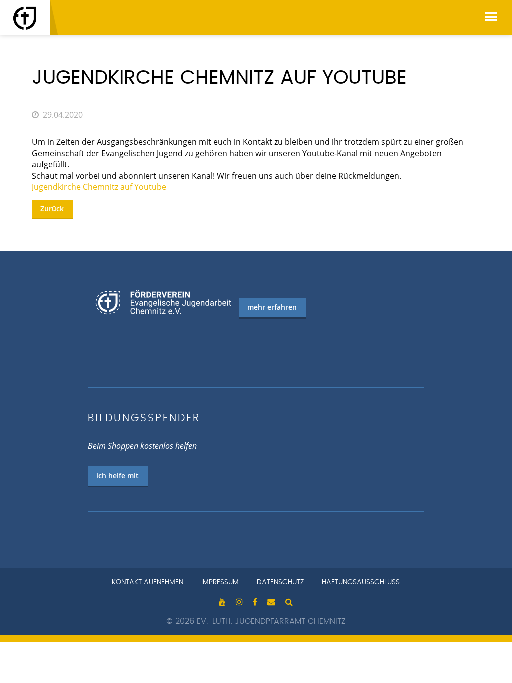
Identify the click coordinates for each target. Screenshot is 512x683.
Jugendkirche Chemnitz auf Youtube (99, 187)
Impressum (220, 582)
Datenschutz (280, 582)
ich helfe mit (117, 475)
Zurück (52, 209)
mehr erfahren (272, 307)
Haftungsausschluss (361, 582)
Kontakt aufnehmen (148, 582)
